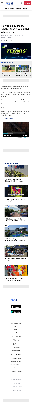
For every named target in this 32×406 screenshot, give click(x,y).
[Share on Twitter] (9, 40)
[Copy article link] (11, 40)
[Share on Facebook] (6, 40)
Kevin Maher (4, 35)
